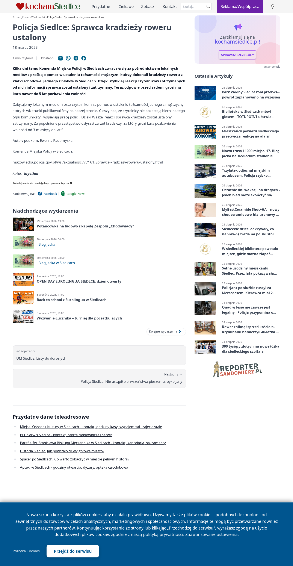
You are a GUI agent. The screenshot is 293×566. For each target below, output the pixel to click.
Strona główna (21, 17)
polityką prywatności (163, 534)
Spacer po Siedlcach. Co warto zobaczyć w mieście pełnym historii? (74, 459)
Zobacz (147, 6)
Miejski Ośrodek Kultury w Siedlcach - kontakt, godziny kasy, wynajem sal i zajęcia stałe (91, 426)
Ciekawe (126, 6)
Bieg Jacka (46, 244)
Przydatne (101, 6)
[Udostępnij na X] (76, 58)
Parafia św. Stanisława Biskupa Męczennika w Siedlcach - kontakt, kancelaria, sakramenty (93, 442)
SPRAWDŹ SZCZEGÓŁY (237, 55)
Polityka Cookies (26, 551)
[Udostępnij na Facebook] (83, 58)
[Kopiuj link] (60, 58)
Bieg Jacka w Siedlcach (56, 262)
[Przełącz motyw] (272, 6)
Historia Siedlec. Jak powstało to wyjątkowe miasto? (62, 450)
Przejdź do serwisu (73, 551)
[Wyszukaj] (208, 6)
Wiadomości (38, 17)
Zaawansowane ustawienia (211, 534)
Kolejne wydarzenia (163, 331)
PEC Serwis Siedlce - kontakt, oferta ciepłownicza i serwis (66, 434)
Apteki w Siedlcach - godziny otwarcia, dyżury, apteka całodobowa (74, 467)
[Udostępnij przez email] (68, 58)
